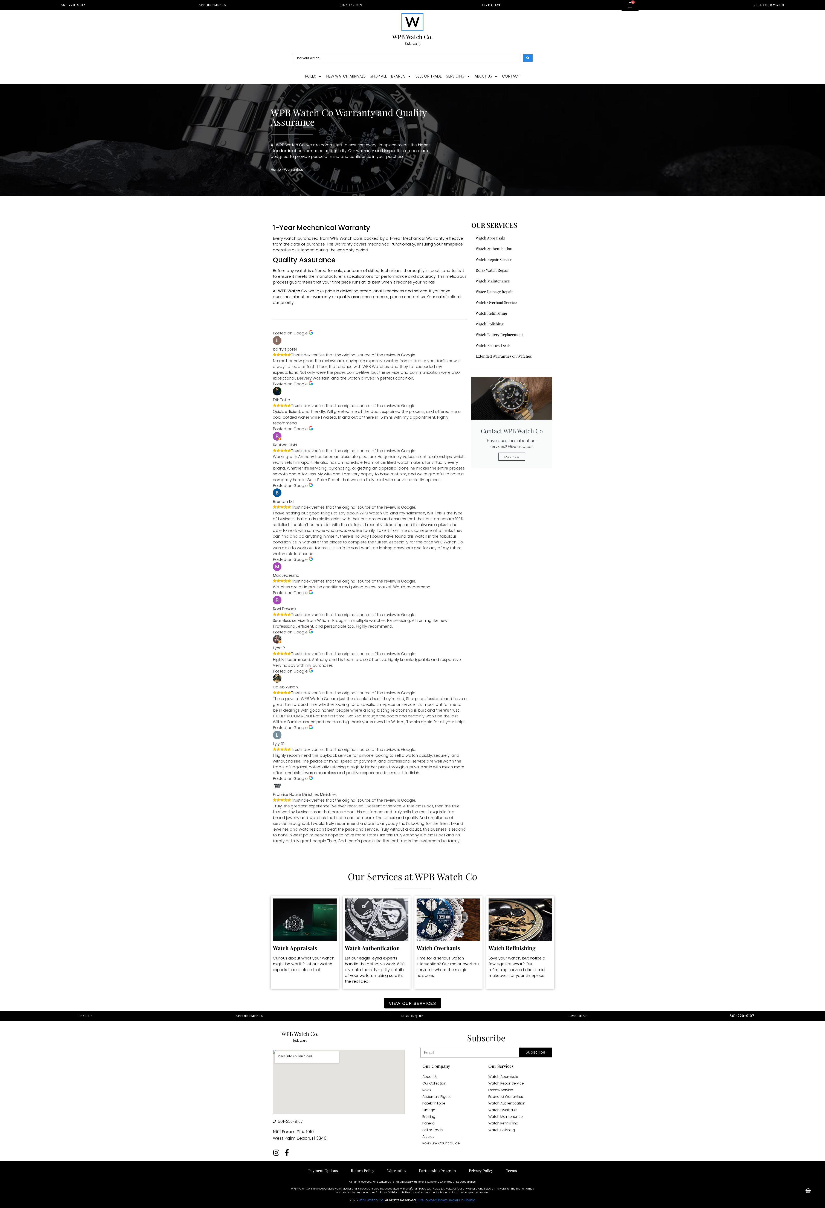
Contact (511, 76)
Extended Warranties (505, 1096)
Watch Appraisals (490, 238)
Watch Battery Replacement (499, 334)
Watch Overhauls (502, 1110)
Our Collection (434, 1083)
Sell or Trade (432, 1130)
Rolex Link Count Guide (441, 1143)
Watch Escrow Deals (493, 345)
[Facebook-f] (286, 1152)
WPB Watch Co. (371, 1200)
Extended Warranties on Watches (504, 356)
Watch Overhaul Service (496, 302)
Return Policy (362, 1170)
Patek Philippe (433, 1103)
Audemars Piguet (436, 1096)
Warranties (396, 1170)
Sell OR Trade (429, 76)
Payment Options (323, 1170)
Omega (428, 1110)
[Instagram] (276, 1152)
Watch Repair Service (494, 259)
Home (276, 169)
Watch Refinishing (491, 313)
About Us (483, 76)
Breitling (428, 1116)
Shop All (378, 76)
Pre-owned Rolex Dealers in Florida (447, 1200)
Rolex (310, 76)
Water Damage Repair (494, 291)
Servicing (455, 76)
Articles (428, 1136)
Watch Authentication (494, 248)
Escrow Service (500, 1090)
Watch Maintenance (493, 281)
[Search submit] (528, 58)
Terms (511, 1170)
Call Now (511, 456)
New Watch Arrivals (346, 76)
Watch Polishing (490, 323)
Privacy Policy (481, 1170)
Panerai (428, 1123)
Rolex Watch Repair (492, 270)
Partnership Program (437, 1170)
